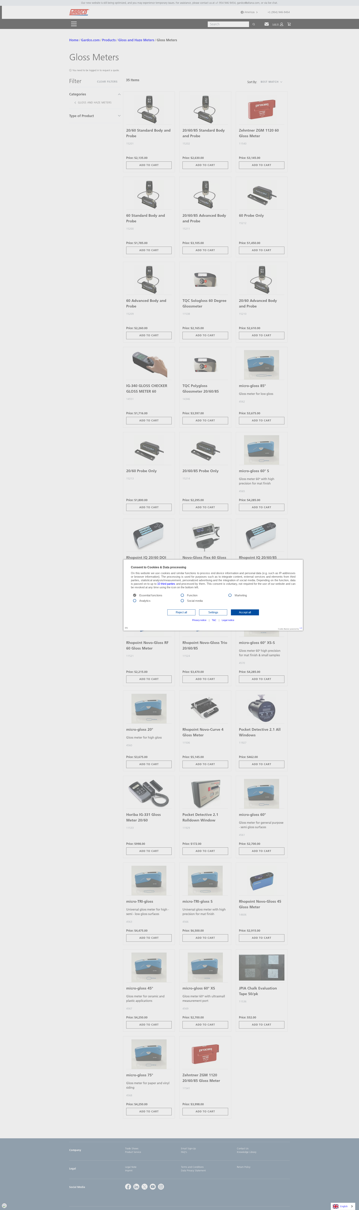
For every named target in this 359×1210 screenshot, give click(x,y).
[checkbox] (182, 594)
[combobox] (343, 1206)
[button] (181, 612)
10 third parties (166, 583)
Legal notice (228, 620)
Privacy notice (199, 620)
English (344, 1206)
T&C (214, 620)
